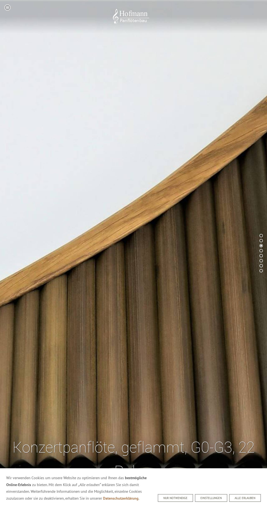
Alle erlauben (245, 498)
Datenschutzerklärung (121, 498)
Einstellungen (211, 498)
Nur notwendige (175, 498)
